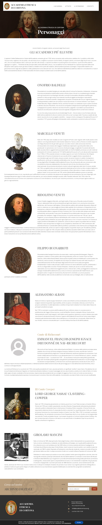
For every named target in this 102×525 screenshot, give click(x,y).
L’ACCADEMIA (58, 6)
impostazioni (67, 523)
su (62, 489)
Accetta (79, 522)
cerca (63, 484)
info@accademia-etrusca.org (80, 508)
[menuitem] (58, 6)
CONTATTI (90, 6)
